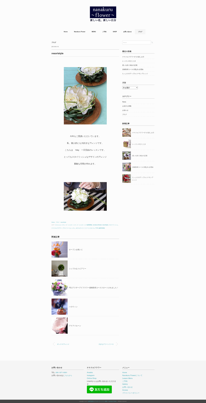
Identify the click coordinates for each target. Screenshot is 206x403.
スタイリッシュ (113, 225)
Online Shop (91, 378)
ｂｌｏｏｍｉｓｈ (71, 225)
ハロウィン (73, 306)
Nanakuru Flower (79, 32)
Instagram (90, 375)
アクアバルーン (75, 325)
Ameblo (90, 372)
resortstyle (63, 222)
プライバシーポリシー (130, 393)
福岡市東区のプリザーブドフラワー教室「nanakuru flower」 (102, 401)
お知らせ (125, 110)
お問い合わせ (127, 32)
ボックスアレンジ (63, 344)
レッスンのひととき (129, 61)
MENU (94, 32)
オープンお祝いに (76, 249)
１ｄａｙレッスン (60, 225)
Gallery (125, 384)
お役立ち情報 (126, 106)
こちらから (68, 375)
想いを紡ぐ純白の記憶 (129, 65)
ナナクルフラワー (57, 228)
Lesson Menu (127, 378)
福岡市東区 (101, 228)
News (124, 102)
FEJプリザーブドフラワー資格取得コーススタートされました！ (93, 287)
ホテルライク (80, 228)
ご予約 (104, 32)
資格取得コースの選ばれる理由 (132, 69)
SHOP (115, 32)
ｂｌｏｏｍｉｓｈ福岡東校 (84, 225)
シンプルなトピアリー (77, 268)
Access (125, 390)
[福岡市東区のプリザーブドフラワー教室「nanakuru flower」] (103, 8)
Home (66, 32)
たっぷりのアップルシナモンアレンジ (135, 73)
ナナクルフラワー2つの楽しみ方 (133, 57)
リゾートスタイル (89, 228)
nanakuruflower (97, 225)
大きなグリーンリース (106, 344)
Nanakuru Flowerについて (132, 375)
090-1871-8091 (61, 372)
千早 (96, 228)
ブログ (140, 32)
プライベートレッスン (68, 228)
